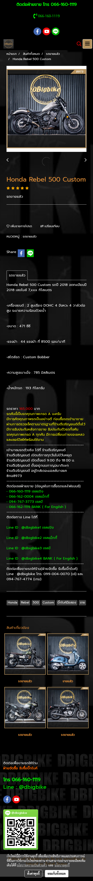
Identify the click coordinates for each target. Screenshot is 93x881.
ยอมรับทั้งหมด (57, 873)
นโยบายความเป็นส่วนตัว (32, 865)
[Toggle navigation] (87, 44)
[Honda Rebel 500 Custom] (46, 109)
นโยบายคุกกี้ (62, 865)
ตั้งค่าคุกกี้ (33, 873)
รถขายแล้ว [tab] (17, 275)
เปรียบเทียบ (51, 226)
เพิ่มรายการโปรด (21, 226)
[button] (77, 44)
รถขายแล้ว (30, 236)
